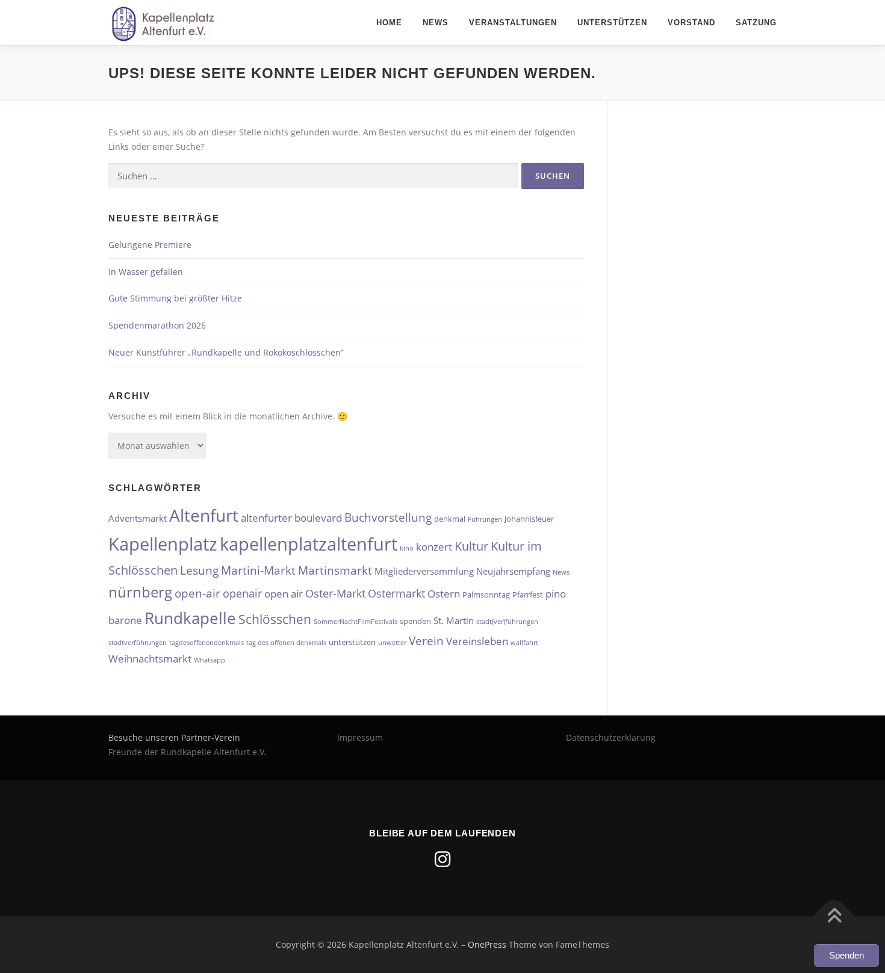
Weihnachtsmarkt (149, 659)
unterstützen (352, 642)
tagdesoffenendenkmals (206, 642)
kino (407, 548)
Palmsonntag (486, 594)
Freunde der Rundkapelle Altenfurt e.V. (187, 752)
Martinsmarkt (335, 570)
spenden (415, 621)
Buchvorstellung (388, 517)
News (436, 22)
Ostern (443, 594)
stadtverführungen (137, 642)
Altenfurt (203, 515)
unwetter (392, 642)
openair (242, 593)
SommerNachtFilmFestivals (355, 621)
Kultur (471, 545)
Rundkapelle (190, 618)
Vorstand (691, 22)
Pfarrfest (527, 594)
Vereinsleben (477, 641)
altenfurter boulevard (291, 518)
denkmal (449, 518)
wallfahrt (524, 642)
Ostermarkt (396, 593)
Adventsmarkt (137, 518)
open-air (197, 593)
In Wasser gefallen (145, 271)
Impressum (360, 737)
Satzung (756, 22)
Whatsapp (209, 660)
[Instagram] (442, 859)
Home (389, 22)
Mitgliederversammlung (424, 571)
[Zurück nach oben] (834, 916)
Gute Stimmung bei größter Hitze (175, 298)
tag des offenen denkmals (286, 642)
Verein (426, 640)
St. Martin (453, 620)
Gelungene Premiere (149, 244)
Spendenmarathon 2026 (157, 325)
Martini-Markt (258, 570)
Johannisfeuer (529, 518)
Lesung (199, 570)
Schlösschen (274, 619)
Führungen (485, 519)
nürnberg (140, 592)
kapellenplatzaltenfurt (308, 544)
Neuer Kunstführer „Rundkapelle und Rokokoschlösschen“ (226, 352)
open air (283, 594)
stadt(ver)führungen (507, 621)
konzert (434, 547)
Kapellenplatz (162, 543)
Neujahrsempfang (513, 571)
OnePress (487, 944)
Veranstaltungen (513, 22)
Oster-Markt (335, 593)
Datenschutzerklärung (611, 737)
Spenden (846, 955)
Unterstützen (612, 22)
